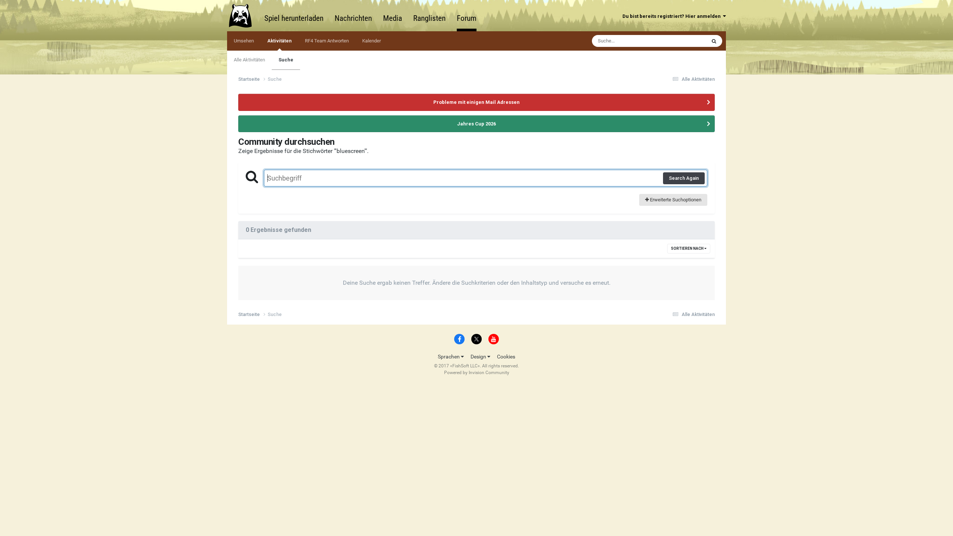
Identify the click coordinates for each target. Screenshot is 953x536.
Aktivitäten (279, 41)
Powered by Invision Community (476, 372)
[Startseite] (244, 15)
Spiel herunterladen (293, 18)
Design (479, 357)
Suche (285, 60)
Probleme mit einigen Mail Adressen (476, 102)
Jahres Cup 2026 (476, 124)
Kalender (371, 41)
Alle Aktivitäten (249, 60)
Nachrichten (353, 18)
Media (392, 18)
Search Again (684, 178)
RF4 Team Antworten (327, 41)
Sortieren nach (687, 248)
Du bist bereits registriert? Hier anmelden (672, 16)
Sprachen (449, 357)
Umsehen (244, 41)
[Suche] (714, 41)
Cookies (506, 357)
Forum (466, 18)
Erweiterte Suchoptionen (675, 199)
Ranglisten (429, 18)
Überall (689, 41)
